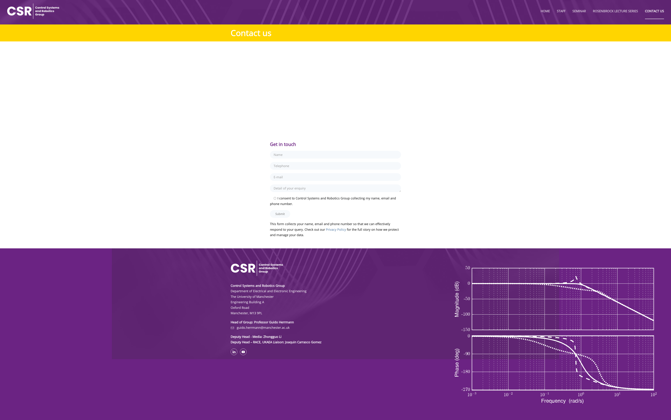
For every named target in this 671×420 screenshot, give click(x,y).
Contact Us (654, 11)
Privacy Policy (336, 229)
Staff (561, 11)
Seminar (579, 11)
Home (545, 11)
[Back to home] (33, 11)
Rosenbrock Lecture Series (615, 11)
